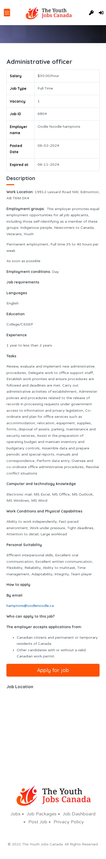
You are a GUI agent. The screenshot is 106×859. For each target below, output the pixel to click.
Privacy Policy (69, 822)
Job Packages (42, 814)
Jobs (16, 814)
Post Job (37, 822)
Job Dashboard (79, 814)
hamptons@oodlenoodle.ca (30, 606)
